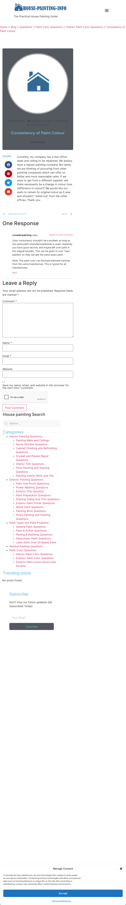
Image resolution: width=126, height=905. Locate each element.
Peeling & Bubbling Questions (34, 534)
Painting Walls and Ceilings (32, 440)
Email (6, 356)
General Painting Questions (26, 546)
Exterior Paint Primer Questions (35, 503)
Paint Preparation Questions (33, 495)
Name (7, 343)
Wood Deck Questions (29, 507)
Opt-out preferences (61, 901)
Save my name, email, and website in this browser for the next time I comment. (35, 386)
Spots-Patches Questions (31, 444)
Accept (63, 893)
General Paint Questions (31, 526)
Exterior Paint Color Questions (35, 558)
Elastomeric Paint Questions (33, 538)
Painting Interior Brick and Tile (34, 475)
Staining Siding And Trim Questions (38, 499)
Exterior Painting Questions (26, 479)
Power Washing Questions (32, 487)
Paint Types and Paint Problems (29, 522)
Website (7, 369)
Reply (14, 272)
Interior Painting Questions (25, 436)
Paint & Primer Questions (31, 530)
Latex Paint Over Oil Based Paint (36, 542)
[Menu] (107, 10)
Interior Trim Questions (30, 463)
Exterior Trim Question (30, 491)
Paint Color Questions (22, 550)
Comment (9, 301)
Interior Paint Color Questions (34, 554)
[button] (121, 868)
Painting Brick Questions (31, 511)
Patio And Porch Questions (32, 483)
